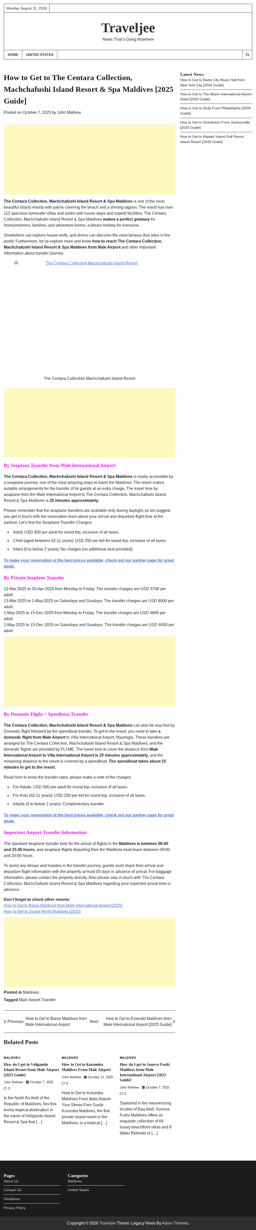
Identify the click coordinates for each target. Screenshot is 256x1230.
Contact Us (12, 1190)
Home (13, 55)
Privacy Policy (15, 1208)
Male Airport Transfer (37, 1000)
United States (39, 55)
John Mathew (69, 112)
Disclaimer (12, 1199)
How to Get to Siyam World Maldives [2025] (42, 911)
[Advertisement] (89, 159)
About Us (11, 1181)
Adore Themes (175, 1223)
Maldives (31, 992)
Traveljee (128, 27)
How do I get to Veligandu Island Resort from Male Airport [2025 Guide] (31, 1069)
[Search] (247, 54)
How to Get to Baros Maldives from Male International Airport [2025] (63, 905)
